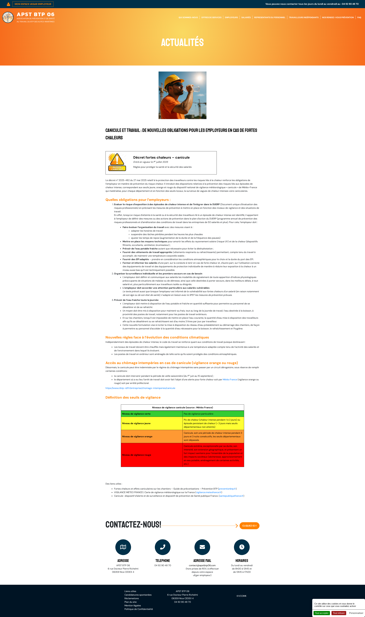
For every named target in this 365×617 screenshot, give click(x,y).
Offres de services (211, 17)
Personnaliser (356, 613)
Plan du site (130, 601)
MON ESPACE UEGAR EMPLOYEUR (33, 4)
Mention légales (132, 605)
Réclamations (131, 598)
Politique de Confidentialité (138, 609)
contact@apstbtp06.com (202, 565)
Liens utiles (130, 591)
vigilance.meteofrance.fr (208, 492)
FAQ (359, 17)
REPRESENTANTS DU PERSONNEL (269, 17)
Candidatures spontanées (138, 594)
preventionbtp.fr (227, 488)
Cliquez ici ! (249, 525)
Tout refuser (339, 613)
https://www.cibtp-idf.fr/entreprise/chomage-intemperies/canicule (140, 388)
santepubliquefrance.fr (231, 495)
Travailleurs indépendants (304, 17)
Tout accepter (321, 613)
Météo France (230, 379)
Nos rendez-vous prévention (338, 17)
